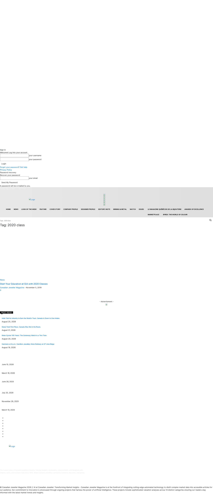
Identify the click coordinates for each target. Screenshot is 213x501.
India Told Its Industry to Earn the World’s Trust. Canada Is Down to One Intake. (31, 318)
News (2, 280)
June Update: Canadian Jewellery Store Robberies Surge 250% (25, 378)
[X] (208, 189)
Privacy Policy (6, 170)
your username (35, 155)
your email (33, 178)
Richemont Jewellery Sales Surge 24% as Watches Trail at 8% (24, 389)
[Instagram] (205, 189)
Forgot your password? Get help (13, 167)
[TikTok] (18, 480)
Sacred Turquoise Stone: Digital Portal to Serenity (20, 398)
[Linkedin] (13, 480)
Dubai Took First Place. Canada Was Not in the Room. (21, 327)
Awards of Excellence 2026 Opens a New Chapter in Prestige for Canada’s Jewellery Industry (36, 370)
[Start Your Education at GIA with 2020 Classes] (52, 255)
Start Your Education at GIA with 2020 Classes (24, 284)
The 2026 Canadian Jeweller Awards (15, 361)
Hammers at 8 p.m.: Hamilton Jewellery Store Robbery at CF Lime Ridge (28, 344)
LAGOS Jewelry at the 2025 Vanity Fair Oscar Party (21, 407)
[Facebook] (202, 189)
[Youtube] (211, 189)
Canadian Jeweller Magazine (12, 287)
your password (35, 159)
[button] (210, 220)
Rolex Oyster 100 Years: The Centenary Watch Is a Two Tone (24, 335)
